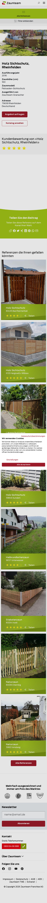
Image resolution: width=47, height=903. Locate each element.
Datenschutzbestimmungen (33, 436)
